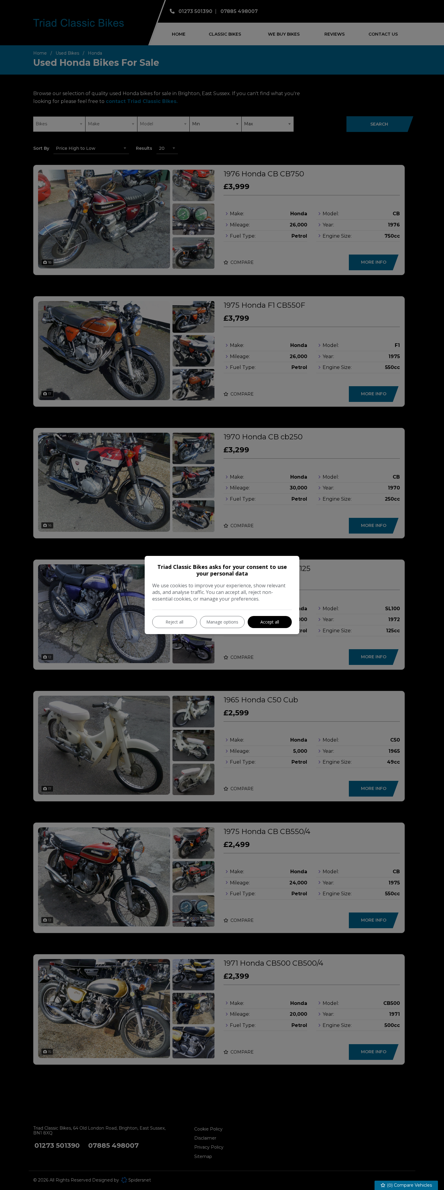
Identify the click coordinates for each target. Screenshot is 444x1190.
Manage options (222, 622)
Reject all (174, 622)
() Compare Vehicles (409, 1185)
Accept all (269, 622)
